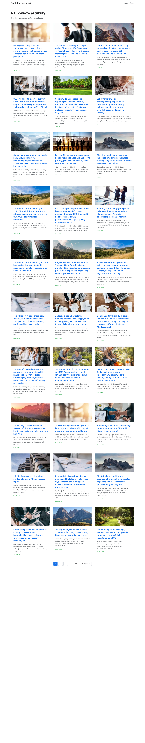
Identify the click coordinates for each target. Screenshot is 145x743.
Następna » (85, 564)
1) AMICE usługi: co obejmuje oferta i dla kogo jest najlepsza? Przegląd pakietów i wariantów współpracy (72, 428)
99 (76, 564)
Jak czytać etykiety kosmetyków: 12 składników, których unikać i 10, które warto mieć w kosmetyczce (71, 532)
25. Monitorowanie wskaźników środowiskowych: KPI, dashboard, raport (29, 479)
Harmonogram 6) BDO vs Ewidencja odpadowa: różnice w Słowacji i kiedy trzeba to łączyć (114, 428)
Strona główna (128, 3)
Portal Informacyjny (22, 3)
